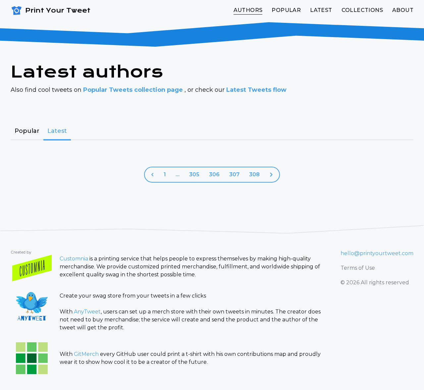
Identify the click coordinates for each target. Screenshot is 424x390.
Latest (321, 10)
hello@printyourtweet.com (377, 253)
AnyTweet (87, 311)
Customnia (74, 258)
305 (194, 174)
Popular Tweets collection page (134, 89)
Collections (362, 10)
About (402, 10)
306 (214, 174)
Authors (248, 10)
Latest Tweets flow (256, 89)
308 (254, 174)
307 (234, 174)
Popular (286, 10)
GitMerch (86, 354)
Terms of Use (358, 268)
